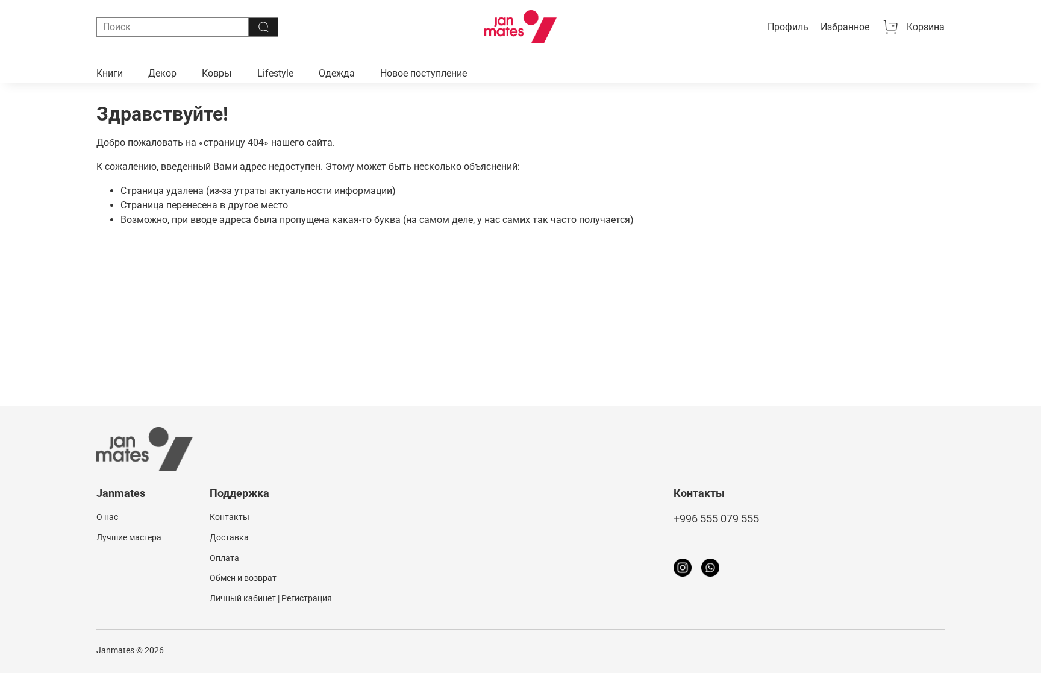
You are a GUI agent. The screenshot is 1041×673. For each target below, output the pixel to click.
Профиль (787, 27)
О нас (107, 517)
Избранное (845, 27)
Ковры (216, 73)
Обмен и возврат (243, 578)
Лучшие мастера (128, 538)
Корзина (926, 27)
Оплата (224, 558)
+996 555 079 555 (716, 519)
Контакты (229, 517)
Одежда (337, 73)
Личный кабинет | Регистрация (271, 598)
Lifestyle (275, 73)
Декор (162, 73)
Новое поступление (423, 73)
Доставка (229, 538)
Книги (109, 73)
